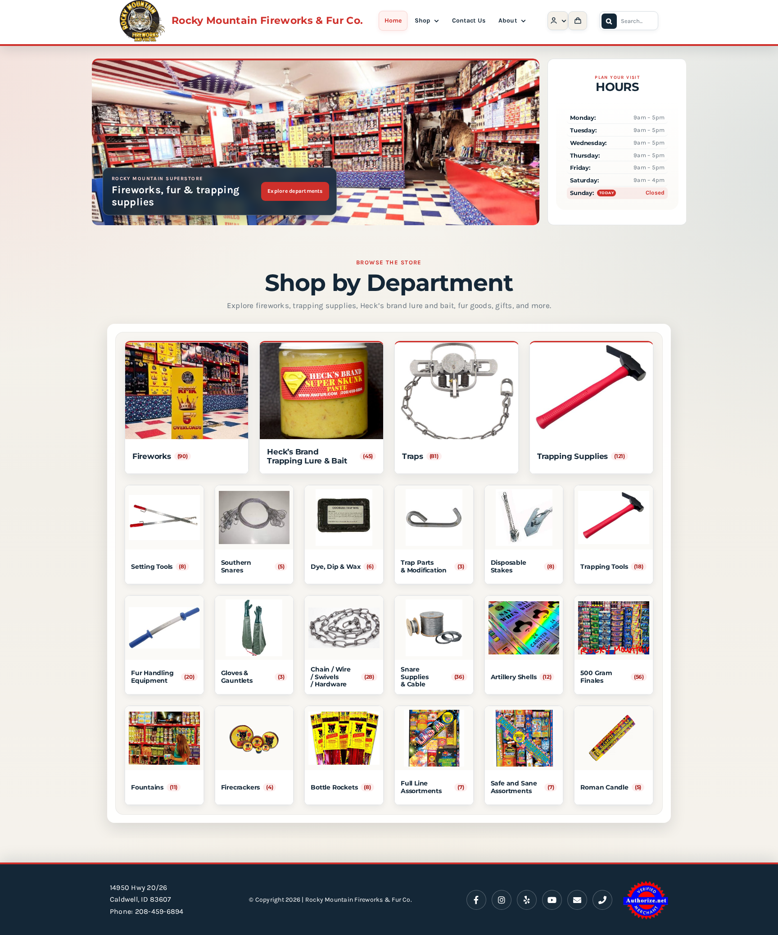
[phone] (602, 900)
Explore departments (295, 191)
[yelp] (527, 900)
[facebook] (476, 900)
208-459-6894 (159, 911)
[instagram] (501, 900)
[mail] (577, 900)
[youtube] (552, 900)
